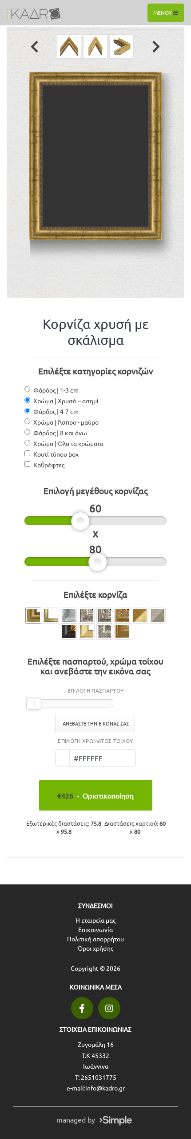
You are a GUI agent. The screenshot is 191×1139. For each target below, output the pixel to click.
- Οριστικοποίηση (95, 795)
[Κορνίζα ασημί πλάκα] (158, 616)
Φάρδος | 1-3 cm (56, 390)
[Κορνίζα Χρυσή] (51, 616)
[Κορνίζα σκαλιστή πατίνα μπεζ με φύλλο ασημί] (104, 616)
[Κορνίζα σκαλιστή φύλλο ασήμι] (87, 616)
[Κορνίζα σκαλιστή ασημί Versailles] (104, 632)
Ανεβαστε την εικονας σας (95, 723)
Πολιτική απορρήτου (95, 939)
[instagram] (109, 1008)
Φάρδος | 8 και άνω (60, 433)
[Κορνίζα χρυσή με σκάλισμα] (33, 616)
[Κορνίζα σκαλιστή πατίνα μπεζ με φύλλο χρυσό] (122, 616)
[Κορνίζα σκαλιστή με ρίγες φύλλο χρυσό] (122, 632)
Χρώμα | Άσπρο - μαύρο (66, 422)
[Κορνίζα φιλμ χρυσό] (140, 616)
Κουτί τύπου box (56, 454)
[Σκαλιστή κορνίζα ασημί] (69, 616)
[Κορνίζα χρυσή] (87, 632)
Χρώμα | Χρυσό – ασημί (66, 401)
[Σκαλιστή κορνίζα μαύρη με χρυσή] (69, 632)
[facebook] (82, 1008)
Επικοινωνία (95, 929)
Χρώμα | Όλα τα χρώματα (68, 443)
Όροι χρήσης (95, 948)
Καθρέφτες (48, 465)
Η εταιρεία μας (95, 920)
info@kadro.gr (105, 1088)
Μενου (163, 12)
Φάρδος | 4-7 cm (56, 411)
